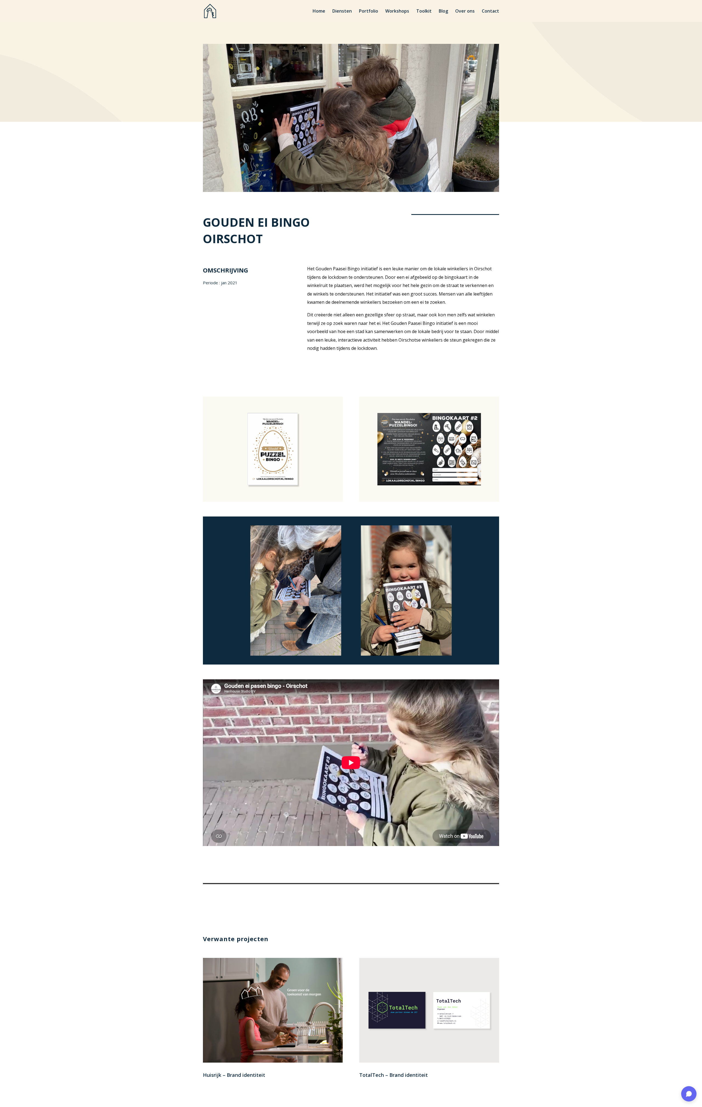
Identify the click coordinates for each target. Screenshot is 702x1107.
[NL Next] (273, 502)
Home (319, 11)
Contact (490, 11)
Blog (443, 11)
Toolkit (424, 11)
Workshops (397, 11)
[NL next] (429, 502)
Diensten (342, 11)
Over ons (465, 11)
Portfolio (368, 11)
